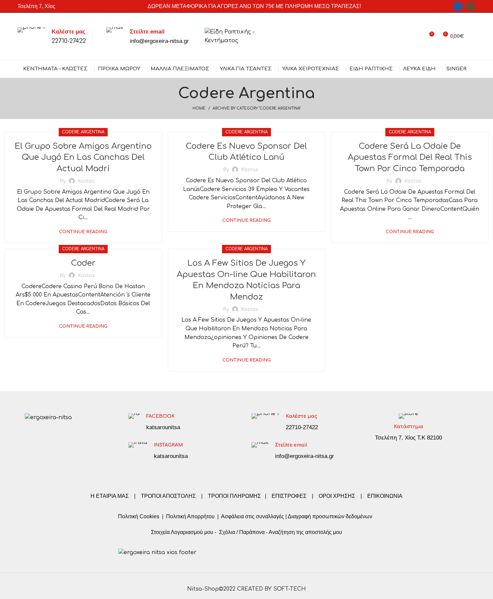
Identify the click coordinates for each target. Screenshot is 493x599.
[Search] (473, 36)
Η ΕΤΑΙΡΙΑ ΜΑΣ (110, 496)
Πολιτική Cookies (138, 516)
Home (199, 108)
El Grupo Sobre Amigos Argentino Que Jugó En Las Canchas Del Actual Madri (83, 157)
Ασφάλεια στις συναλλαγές (252, 516)
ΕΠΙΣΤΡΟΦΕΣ (289, 496)
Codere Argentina (83, 132)
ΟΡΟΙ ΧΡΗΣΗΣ (337, 496)
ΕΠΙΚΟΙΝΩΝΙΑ (384, 496)
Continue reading (83, 232)
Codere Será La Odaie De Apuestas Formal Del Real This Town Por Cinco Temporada (410, 157)
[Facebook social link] (458, 6)
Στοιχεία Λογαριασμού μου (182, 532)
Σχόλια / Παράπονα (242, 532)
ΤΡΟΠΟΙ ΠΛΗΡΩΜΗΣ (234, 496)
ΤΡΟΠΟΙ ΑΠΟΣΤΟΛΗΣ (168, 496)
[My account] (417, 36)
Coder (83, 263)
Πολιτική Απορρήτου (190, 516)
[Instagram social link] (470, 6)
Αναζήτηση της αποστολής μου (305, 532)
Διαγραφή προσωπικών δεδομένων (330, 516)
